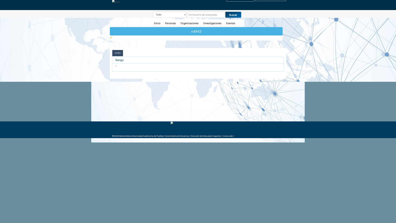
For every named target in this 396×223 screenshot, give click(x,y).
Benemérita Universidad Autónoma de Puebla (141, 136)
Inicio (157, 23)
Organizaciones (190, 23)
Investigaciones (212, 23)
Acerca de (228, 136)
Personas (170, 23)
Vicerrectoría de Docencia (177, 136)
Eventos (230, 23)
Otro (118, 53)
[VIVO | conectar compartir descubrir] (116, 2)
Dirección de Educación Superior (206, 136)
